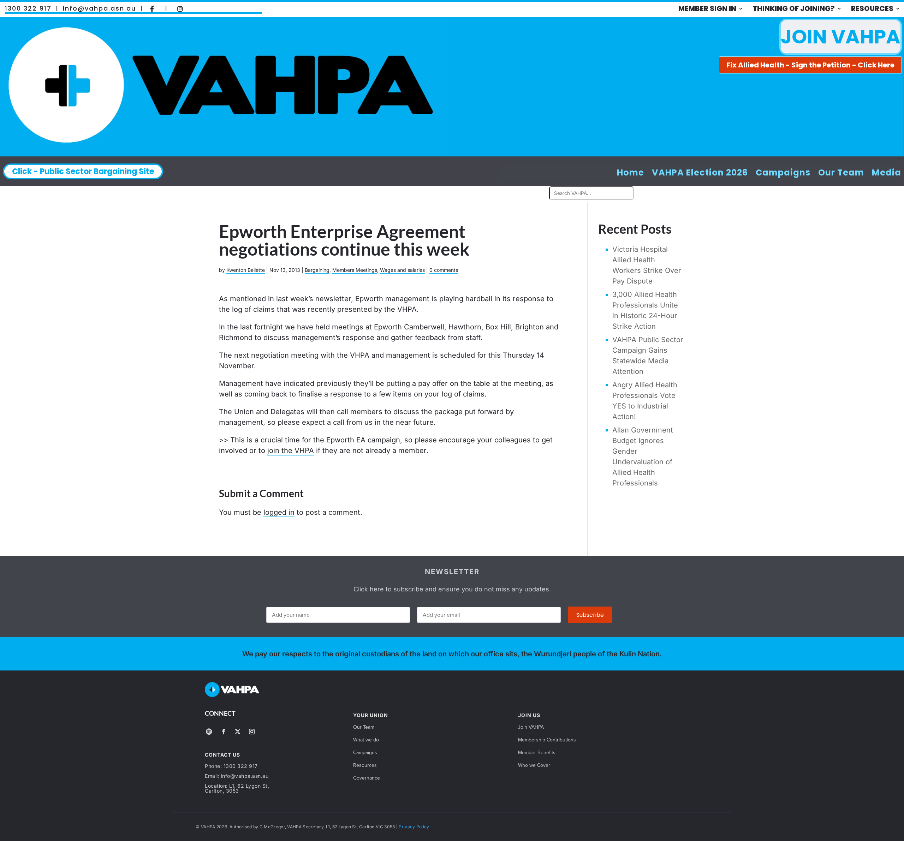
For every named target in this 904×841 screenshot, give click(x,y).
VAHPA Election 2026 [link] (700, 173)
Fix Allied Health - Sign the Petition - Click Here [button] (810, 65)
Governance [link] (366, 778)
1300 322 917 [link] (28, 8)
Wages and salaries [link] (402, 270)
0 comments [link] (443, 270)
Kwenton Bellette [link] (245, 270)
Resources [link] (872, 8)
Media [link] (886, 173)
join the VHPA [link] (290, 450)
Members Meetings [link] (354, 270)
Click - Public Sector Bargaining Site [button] (83, 171)
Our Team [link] (841, 173)
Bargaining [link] (317, 270)
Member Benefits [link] (536, 753)
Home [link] (630, 173)
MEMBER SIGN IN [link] (707, 8)
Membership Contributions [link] (547, 740)
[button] (208, 731)
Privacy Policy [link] (414, 826)
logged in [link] (279, 512)
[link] (152, 8)
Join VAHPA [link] (531, 727)
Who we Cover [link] (534, 766)
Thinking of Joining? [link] (794, 8)
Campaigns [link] (783, 173)
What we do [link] (366, 740)
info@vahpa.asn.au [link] (99, 8)
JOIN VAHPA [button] (840, 36)
